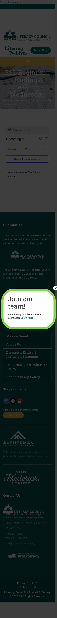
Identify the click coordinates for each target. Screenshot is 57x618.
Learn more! (27, 317)
